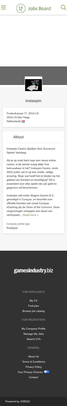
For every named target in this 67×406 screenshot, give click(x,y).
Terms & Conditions (33, 361)
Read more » (30, 214)
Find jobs (33, 305)
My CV (33, 300)
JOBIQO (25, 401)
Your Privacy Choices (30, 372)
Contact (33, 377)
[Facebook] (28, 281)
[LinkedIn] (40, 281)
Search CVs (34, 339)
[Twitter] (34, 281)
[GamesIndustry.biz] (33, 7)
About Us (33, 356)
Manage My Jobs (33, 333)
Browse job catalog (33, 311)
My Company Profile (33, 328)
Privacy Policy (33, 366)
